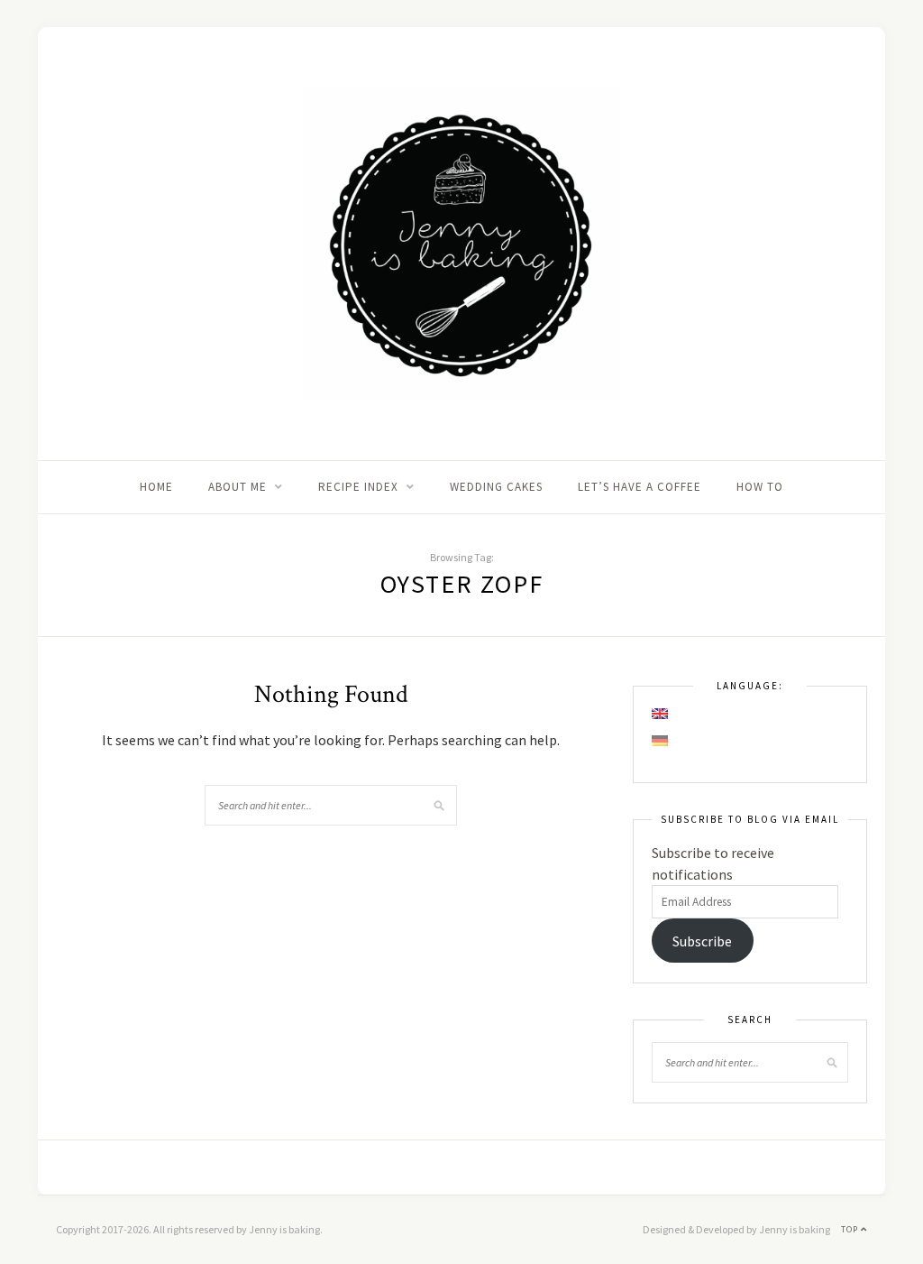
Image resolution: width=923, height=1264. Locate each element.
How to (759, 486)
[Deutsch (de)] (661, 740)
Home (156, 486)
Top (851, 1229)
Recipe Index (358, 486)
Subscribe (702, 941)
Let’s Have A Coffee (639, 486)
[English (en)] (661, 713)
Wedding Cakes (496, 486)
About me (237, 486)
